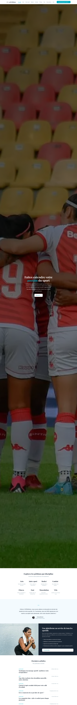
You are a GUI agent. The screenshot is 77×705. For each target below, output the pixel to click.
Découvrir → (38, 295)
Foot (44, 2)
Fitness (40, 2)
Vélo (53, 2)
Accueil (19, 2)
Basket (32, 2)
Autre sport (27, 2)
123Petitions (11, 2)
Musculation (49, 2)
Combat (36, 2)
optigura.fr (59, 645)
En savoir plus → (47, 650)
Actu (23, 2)
